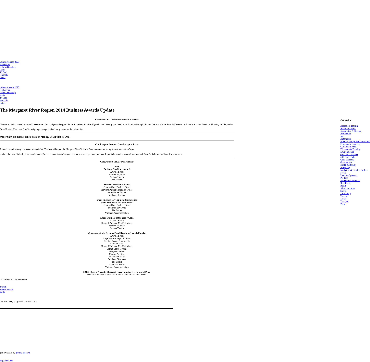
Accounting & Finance (350, 131)
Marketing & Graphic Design (353, 170)
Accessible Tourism (349, 126)
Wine (342, 204)
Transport (344, 201)
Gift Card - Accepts (349, 154)
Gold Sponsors (347, 159)
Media (343, 172)
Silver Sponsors (347, 188)
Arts (342, 136)
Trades (343, 198)
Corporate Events (348, 146)
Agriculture (345, 133)
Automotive (345, 139)
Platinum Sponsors (348, 175)
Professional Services (350, 180)
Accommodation (348, 128)
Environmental (347, 152)
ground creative (23, 352)
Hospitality (345, 167)
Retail (343, 185)
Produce (344, 178)
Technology (345, 193)
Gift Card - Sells (347, 157)
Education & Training (350, 149)
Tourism (344, 196)
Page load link (6, 360)
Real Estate (345, 183)
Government (346, 162)
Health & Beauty (348, 165)
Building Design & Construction (355, 141)
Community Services (349, 144)
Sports (343, 191)
